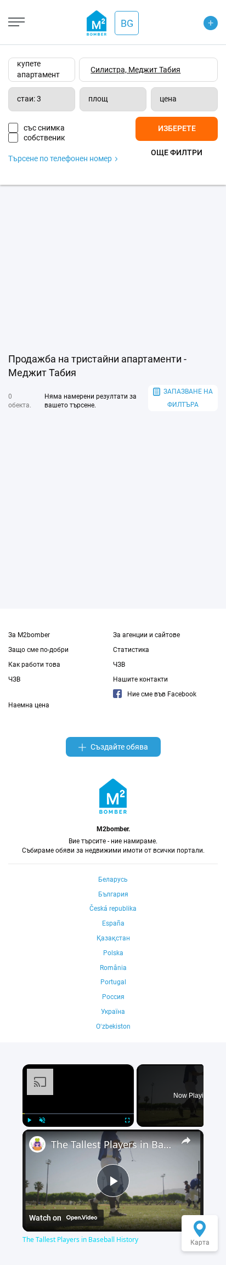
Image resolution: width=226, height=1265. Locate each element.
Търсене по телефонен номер (61, 158)
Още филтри (176, 152)
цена (168, 98)
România (113, 968)
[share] (186, 1140)
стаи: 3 (29, 98)
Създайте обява (119, 746)
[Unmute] (42, 1120)
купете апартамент (38, 69)
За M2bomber (29, 635)
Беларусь (113, 879)
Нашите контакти (140, 679)
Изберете (177, 128)
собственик (44, 137)
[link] (37, 1144)
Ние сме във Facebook (161, 694)
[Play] (29, 1120)
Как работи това (34, 664)
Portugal (113, 982)
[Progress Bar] (78, 1113)
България (113, 894)
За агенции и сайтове (146, 635)
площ (98, 98)
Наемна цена (28, 705)
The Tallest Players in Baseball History (113, 1144)
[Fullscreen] (127, 1120)
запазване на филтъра (188, 398)
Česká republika (113, 908)
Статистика (131, 650)
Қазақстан (113, 938)
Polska (113, 953)
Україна (113, 1012)
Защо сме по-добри (38, 650)
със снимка (44, 127)
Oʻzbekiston (113, 1026)
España (113, 923)
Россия (113, 997)
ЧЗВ (14, 679)
